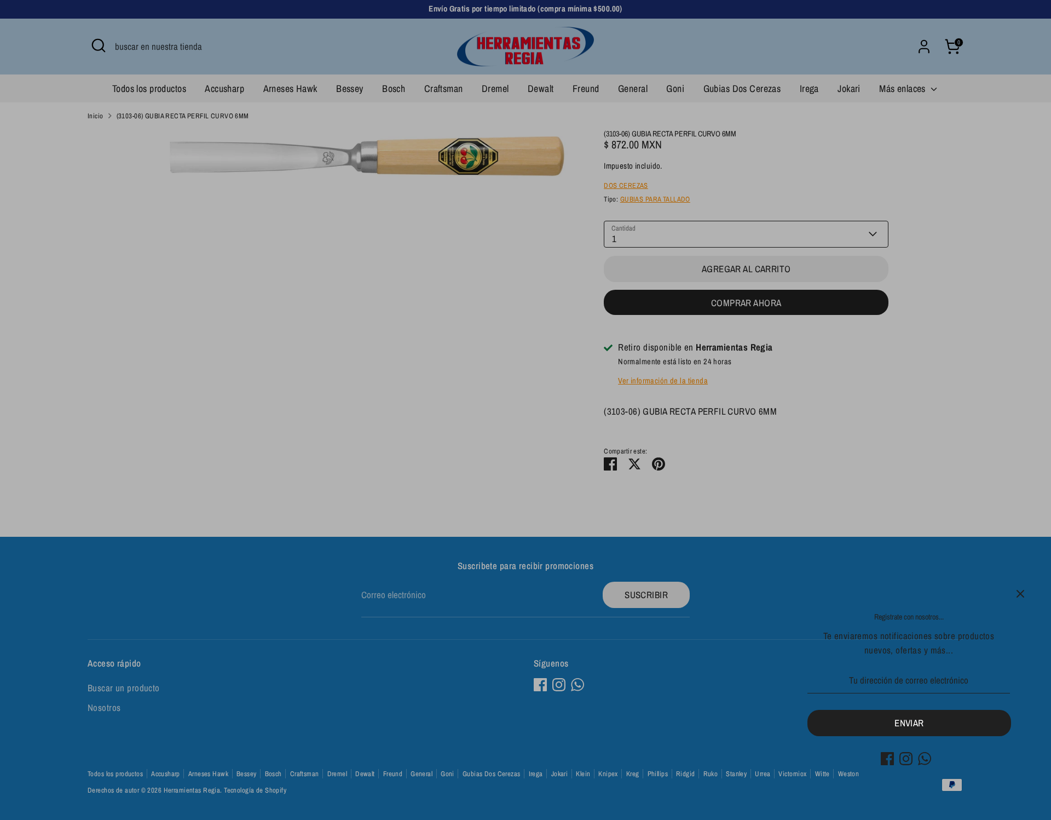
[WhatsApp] (924, 758)
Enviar (909, 722)
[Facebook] (887, 758)
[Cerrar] (1020, 594)
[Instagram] (906, 758)
